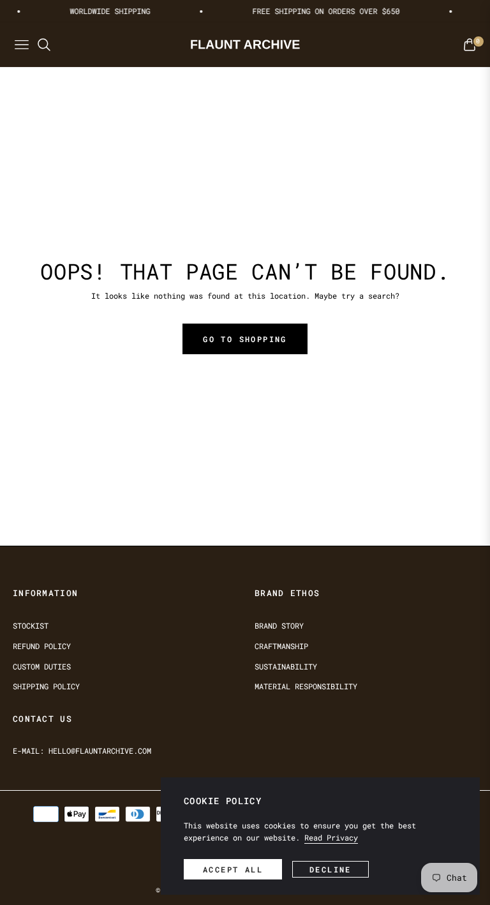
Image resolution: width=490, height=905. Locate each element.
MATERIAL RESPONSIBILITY (306, 686)
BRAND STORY (279, 625)
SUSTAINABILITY (286, 666)
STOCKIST (30, 625)
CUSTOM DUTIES (42, 666)
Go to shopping (245, 339)
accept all (233, 869)
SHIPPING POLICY (46, 686)
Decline (330, 869)
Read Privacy (331, 837)
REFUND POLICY (42, 646)
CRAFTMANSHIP (281, 646)
